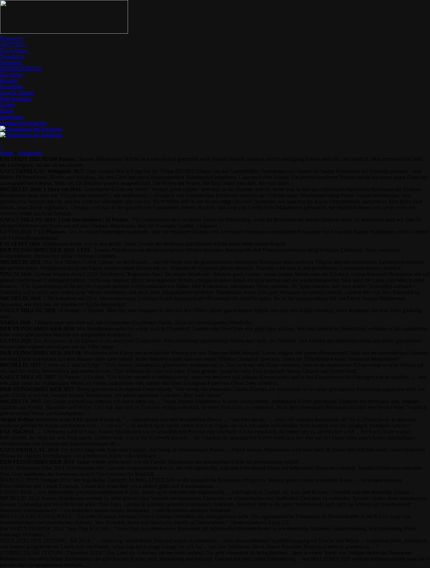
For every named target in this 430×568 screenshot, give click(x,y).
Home (6, 110)
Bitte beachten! (16, 98)
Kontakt (8, 80)
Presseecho (12, 86)
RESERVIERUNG (21, 68)
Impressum (11, 116)
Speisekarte (12, 56)
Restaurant (11, 38)
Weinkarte (11, 62)
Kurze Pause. (14, 50)
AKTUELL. (13, 44)
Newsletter (11, 74)
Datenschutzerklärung (23, 123)
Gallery (8, 104)
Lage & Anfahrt (17, 92)
